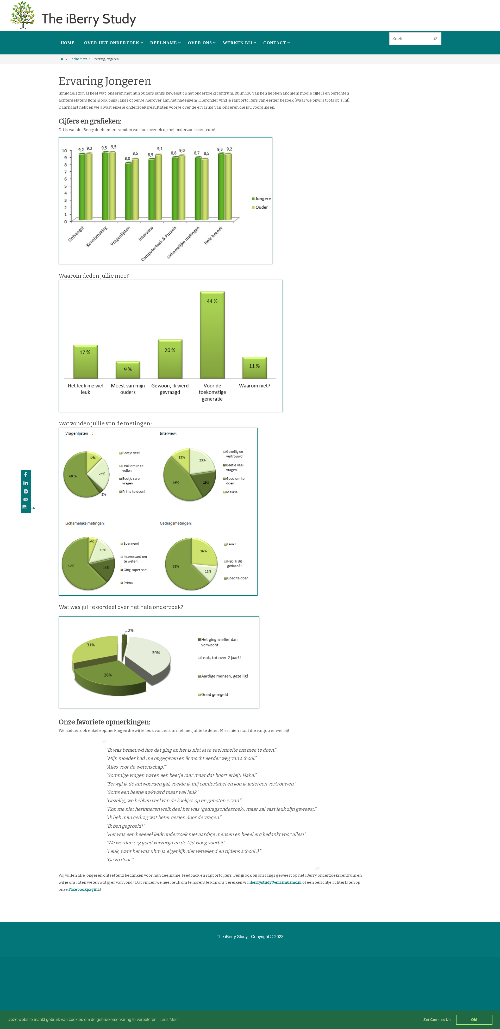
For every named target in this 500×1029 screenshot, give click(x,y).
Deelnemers (78, 59)
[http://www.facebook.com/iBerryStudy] (25, 475)
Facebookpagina (84, 889)
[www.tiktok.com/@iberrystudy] (25, 506)
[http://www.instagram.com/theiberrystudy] (25, 491)
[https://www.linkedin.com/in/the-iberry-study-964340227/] (25, 483)
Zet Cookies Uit (437, 1020)
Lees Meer (169, 1019)
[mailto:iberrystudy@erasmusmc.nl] (25, 500)
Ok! (474, 1020)
